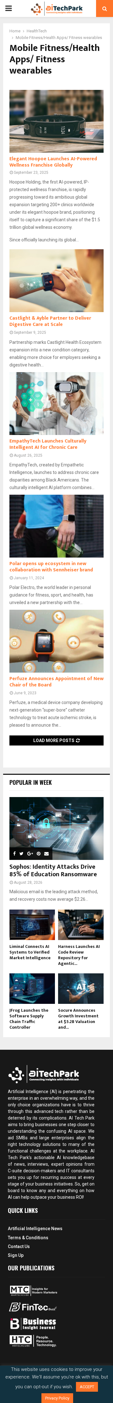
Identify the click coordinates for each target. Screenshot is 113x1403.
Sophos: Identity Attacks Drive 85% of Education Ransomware (53, 870)
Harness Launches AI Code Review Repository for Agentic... (79, 955)
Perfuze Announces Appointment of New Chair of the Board (56, 681)
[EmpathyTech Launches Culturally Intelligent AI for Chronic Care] (56, 403)
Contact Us (19, 1246)
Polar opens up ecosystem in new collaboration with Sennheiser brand (51, 566)
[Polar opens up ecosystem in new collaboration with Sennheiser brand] (56, 526)
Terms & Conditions (28, 1237)
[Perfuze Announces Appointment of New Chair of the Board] (56, 641)
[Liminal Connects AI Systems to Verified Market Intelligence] (32, 925)
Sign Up (16, 1255)
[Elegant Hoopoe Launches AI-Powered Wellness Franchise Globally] (56, 121)
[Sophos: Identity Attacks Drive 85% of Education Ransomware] (56, 828)
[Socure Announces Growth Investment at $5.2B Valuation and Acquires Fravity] (81, 988)
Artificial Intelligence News (35, 1228)
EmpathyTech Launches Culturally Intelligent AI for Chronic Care (47, 444)
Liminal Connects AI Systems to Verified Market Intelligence (30, 952)
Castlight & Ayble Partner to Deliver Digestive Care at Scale (50, 321)
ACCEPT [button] (87, 1386)
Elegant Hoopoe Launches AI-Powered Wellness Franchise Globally (53, 162)
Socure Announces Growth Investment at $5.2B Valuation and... (78, 1019)
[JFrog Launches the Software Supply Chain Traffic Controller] (32, 988)
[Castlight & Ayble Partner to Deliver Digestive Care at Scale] (56, 280)
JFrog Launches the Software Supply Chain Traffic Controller (28, 1019)
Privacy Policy (57, 1398)
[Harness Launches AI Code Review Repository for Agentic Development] (81, 925)
